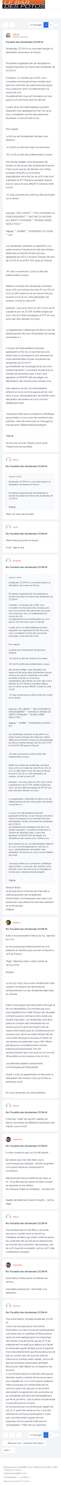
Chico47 (17, 1306)
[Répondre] (5, 25)
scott (15, 527)
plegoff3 (17, 561)
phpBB (21, 1467)
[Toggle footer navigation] (57, 1460)
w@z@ (16, 34)
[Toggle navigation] (57, 4)
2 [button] (50, 25)
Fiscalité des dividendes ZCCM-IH (24, 42)
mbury (16, 460)
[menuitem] (54, 4)
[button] (56, 24)
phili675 (16, 922)
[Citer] (52, 35)
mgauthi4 (17, 1139)
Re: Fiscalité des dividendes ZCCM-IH (26, 466)
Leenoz (18, 1470)
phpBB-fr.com (20, 1473)
